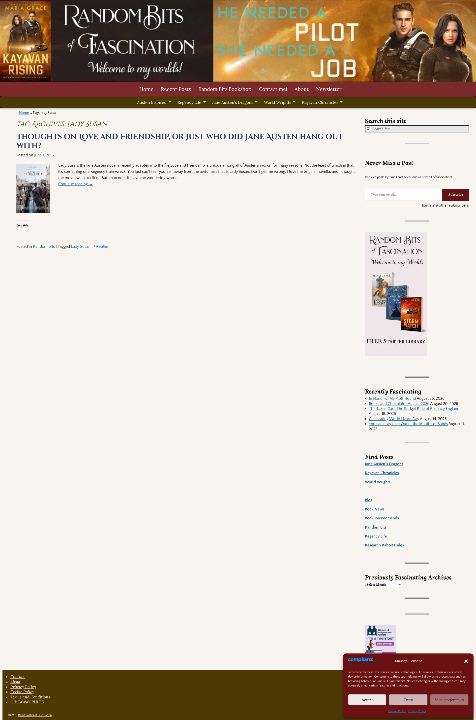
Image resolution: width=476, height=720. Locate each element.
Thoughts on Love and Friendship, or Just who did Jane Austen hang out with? (179, 141)
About (302, 89)
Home (146, 89)
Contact (17, 676)
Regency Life (189, 102)
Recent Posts (176, 89)
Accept (367, 699)
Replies (101, 246)
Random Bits (44, 246)
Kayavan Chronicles (320, 102)
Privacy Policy (417, 711)
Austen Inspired (152, 102)
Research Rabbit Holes (384, 545)
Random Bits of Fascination (35, 715)
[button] (466, 661)
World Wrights (277, 102)
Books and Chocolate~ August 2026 (399, 403)
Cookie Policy (397, 711)
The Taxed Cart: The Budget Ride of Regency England (414, 408)
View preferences (449, 699)
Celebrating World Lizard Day (394, 419)
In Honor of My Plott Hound (392, 398)
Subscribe (455, 194)
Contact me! (273, 89)
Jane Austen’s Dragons (232, 102)
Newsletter (329, 89)
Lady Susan (80, 246)
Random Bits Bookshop (224, 89)
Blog (368, 500)
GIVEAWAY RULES (27, 701)
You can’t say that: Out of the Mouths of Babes (408, 424)
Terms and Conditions (30, 696)
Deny (408, 699)
